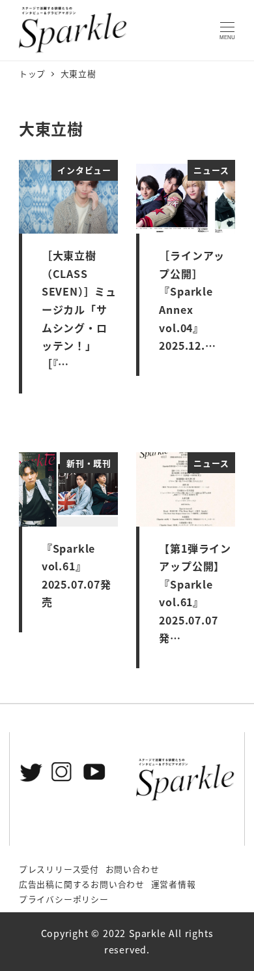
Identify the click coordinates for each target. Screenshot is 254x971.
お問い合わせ (133, 869)
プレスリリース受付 (59, 869)
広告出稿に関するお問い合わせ (82, 884)
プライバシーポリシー (64, 899)
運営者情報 (173, 884)
